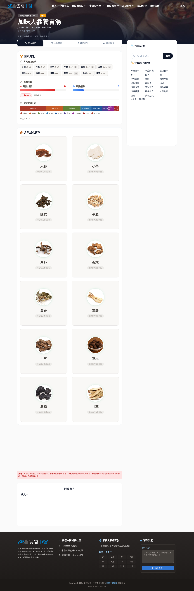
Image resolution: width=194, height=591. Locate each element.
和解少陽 (164, 78)
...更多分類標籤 (138, 98)
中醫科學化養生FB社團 (72, 551)
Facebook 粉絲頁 (69, 546)
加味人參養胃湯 (40, 36)
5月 (103, 562)
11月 (122, 566)
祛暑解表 (149, 91)
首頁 (54, 6)
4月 (131, 557)
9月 (103, 566)
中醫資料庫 (95, 6)
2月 (112, 557)
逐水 (147, 78)
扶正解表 (164, 70)
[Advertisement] (69, 447)
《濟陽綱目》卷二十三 (28, 16)
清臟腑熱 (135, 91)
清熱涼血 (149, 87)
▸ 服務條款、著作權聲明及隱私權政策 (114, 546)
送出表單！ (159, 568)
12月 (131, 566)
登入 (182, 6)
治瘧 (162, 83)
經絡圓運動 (78, 6)
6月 (112, 562)
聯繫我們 (154, 6)
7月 (122, 562)
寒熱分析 (37, 95)
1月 (103, 557)
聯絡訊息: (146, 548)
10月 (113, 566)
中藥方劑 (28, 36)
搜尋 (168, 55)
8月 (131, 562)
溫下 (147, 74)
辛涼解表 (149, 70)
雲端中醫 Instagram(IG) (72, 555)
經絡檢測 (111, 6)
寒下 (133, 74)
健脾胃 (148, 83)
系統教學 (126, 6)
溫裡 (133, 95)
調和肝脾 (135, 83)
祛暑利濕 (164, 91)
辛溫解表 (135, 70)
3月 (122, 557)
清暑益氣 (149, 95)
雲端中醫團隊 (111, 583)
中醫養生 (64, 6)
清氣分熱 (135, 87)
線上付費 (142, 6)
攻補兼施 (135, 78)
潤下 (162, 74)
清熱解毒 (164, 87)
